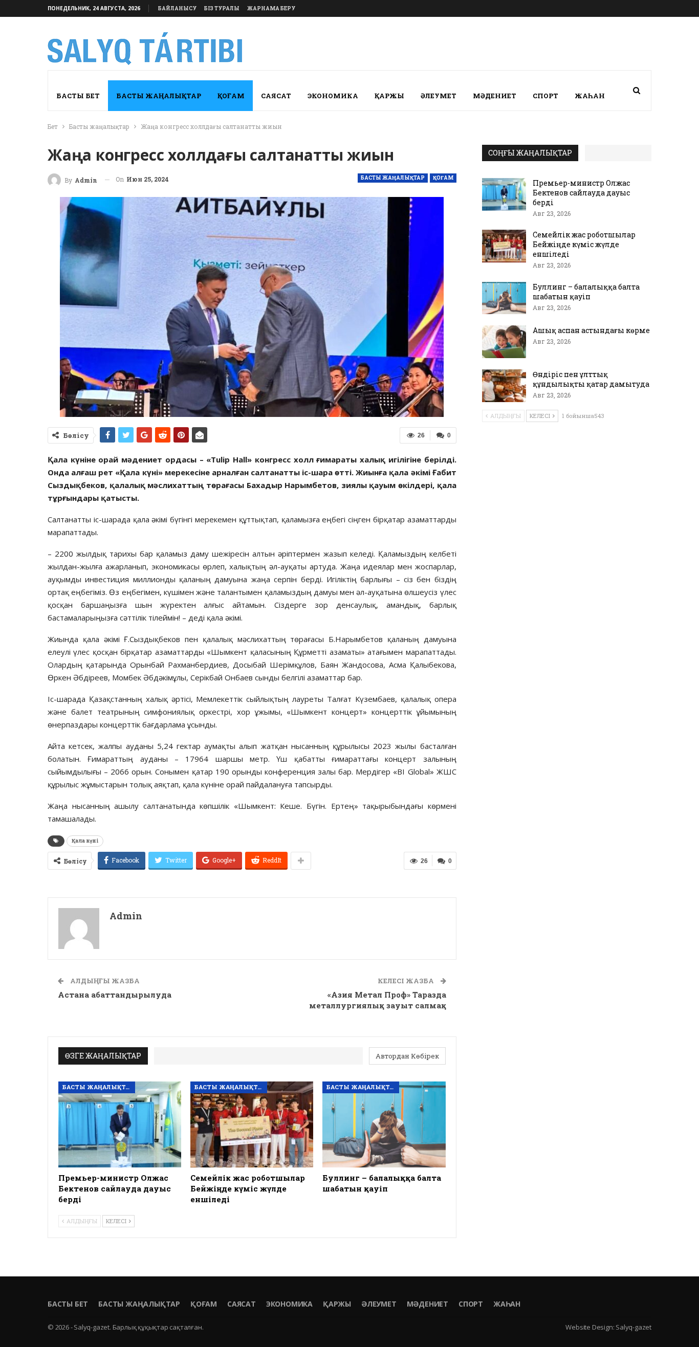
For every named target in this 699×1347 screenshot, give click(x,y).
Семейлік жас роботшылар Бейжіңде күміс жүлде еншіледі (584, 244)
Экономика (333, 95)
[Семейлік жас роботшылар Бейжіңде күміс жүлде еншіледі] (251, 1124)
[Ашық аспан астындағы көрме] (504, 341)
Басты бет (78, 95)
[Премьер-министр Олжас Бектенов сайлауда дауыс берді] (119, 1124)
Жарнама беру (271, 8)
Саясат (276, 95)
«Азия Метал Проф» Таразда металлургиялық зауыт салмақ (377, 999)
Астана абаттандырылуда (114, 994)
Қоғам (231, 95)
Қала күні (85, 840)
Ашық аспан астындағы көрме (591, 330)
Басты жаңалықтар (158, 95)
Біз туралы (221, 8)
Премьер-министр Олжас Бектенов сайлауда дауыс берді (581, 192)
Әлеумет (438, 95)
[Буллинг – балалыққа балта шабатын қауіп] (383, 1124)
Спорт (545, 95)
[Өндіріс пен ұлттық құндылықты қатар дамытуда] (504, 385)
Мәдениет (494, 95)
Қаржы (389, 95)
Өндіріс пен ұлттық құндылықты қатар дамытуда (591, 379)
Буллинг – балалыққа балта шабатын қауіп (586, 291)
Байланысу (177, 8)
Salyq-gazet (633, 1327)
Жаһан (590, 95)
